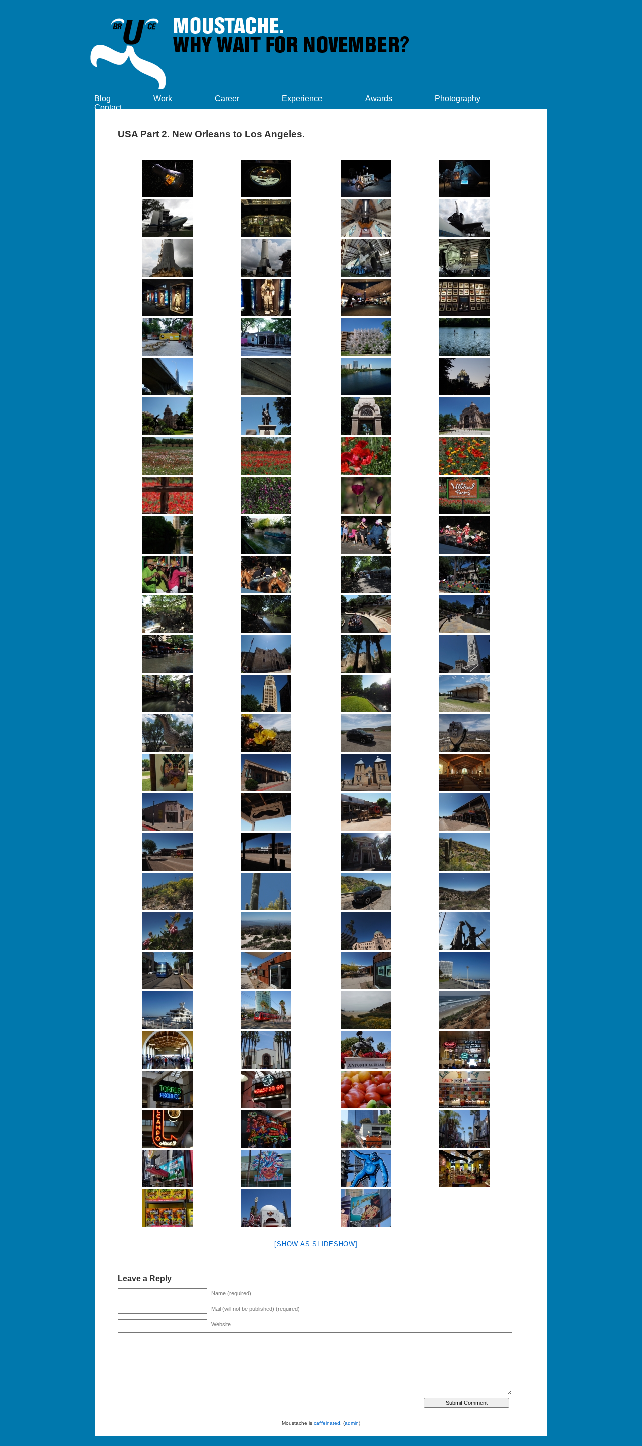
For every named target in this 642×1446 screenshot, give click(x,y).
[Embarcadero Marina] (167, 1010)
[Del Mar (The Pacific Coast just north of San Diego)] (365, 1010)
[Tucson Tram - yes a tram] (167, 970)
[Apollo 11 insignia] (266, 178)
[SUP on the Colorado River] (465, 337)
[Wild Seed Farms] (167, 456)
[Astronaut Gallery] (465, 297)
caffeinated (327, 1423)
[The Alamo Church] (266, 654)
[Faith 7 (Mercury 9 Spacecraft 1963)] (167, 178)
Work (162, 98)
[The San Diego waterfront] (465, 970)
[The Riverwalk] (266, 614)
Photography (457, 98)
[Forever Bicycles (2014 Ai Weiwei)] (365, 337)
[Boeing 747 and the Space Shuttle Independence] (167, 218)
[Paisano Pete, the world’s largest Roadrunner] (167, 733)
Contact (108, 107)
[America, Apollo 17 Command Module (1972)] (465, 178)
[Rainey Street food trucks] (167, 337)
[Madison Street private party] (465, 574)
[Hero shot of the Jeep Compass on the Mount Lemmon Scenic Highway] (365, 891)
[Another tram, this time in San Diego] (266, 1010)
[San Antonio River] (365, 693)
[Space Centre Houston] (365, 178)
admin (352, 1423)
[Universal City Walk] (465, 1129)
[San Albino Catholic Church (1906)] (365, 772)
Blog (102, 98)
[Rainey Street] (266, 337)
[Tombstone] (266, 812)
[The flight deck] (266, 218)
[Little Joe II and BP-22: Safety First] (167, 258)
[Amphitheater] (365, 614)
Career (227, 98)
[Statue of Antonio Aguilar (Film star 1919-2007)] (365, 1050)
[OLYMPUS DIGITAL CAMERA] (365, 258)
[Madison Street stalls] (365, 574)
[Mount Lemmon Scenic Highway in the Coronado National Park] (465, 852)
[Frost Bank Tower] (465, 376)
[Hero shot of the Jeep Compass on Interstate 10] (365, 733)
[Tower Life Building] (266, 693)
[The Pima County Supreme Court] (365, 931)
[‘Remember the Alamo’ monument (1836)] (365, 416)
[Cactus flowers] (266, 733)
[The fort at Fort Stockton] (465, 693)
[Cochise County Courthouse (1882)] (365, 852)
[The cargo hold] (365, 218)
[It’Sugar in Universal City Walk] (167, 1208)
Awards (378, 98)
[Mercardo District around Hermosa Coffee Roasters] (266, 970)
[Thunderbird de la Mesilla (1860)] (266, 772)
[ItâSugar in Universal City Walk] (465, 1168)
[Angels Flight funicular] (365, 1129)
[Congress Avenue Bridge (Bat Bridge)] (167, 376)
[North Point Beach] (465, 1010)
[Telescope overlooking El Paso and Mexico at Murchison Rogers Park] (465, 733)
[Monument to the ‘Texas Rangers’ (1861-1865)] (266, 416)
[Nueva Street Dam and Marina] (266, 535)
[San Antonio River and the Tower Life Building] (167, 535)
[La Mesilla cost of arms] (167, 772)
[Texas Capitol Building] (167, 416)
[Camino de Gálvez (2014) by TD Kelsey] (167, 614)
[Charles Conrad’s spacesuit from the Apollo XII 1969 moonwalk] (266, 297)
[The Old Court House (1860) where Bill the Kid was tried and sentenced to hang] (167, 812)
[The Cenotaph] (465, 654)
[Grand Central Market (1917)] (465, 1050)
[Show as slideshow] (315, 1244)
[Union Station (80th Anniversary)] (167, 1050)
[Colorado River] (365, 376)
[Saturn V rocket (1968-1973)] (465, 258)
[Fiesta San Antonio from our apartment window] (365, 535)
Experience (302, 98)
